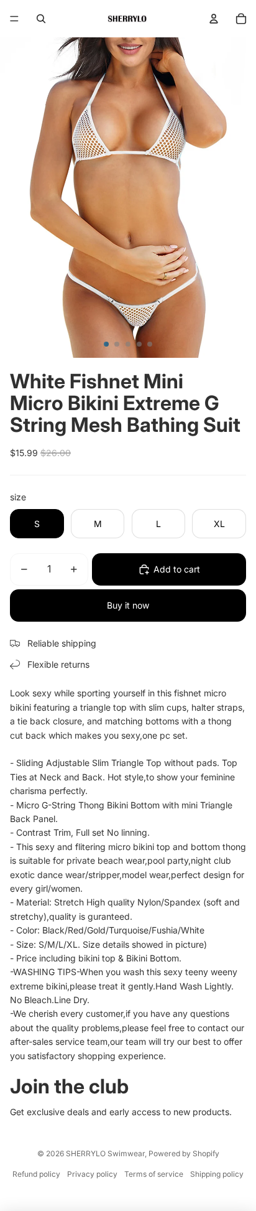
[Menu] (14, 18)
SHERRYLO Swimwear (105, 1153)
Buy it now (128, 605)
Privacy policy (92, 1174)
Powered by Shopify (184, 1153)
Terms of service (153, 1174)
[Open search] (41, 18)
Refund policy (36, 1174)
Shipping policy (217, 1174)
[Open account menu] (213, 18)
